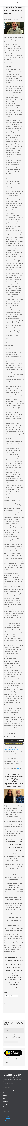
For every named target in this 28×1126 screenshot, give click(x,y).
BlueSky (6, 1120)
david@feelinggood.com (11, 749)
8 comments (16, 19)
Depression (6, 1107)
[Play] (6, 740)
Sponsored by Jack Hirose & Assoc (14, 979)
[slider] (21, 740)
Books (4, 1098)
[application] (14, 740)
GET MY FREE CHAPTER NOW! (11, 1042)
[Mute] (18, 740)
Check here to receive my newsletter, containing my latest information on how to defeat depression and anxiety (12, 1037)
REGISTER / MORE (14, 957)
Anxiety (5, 1104)
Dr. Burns (8, 17)
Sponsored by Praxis (14, 988)
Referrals (5, 1101)
